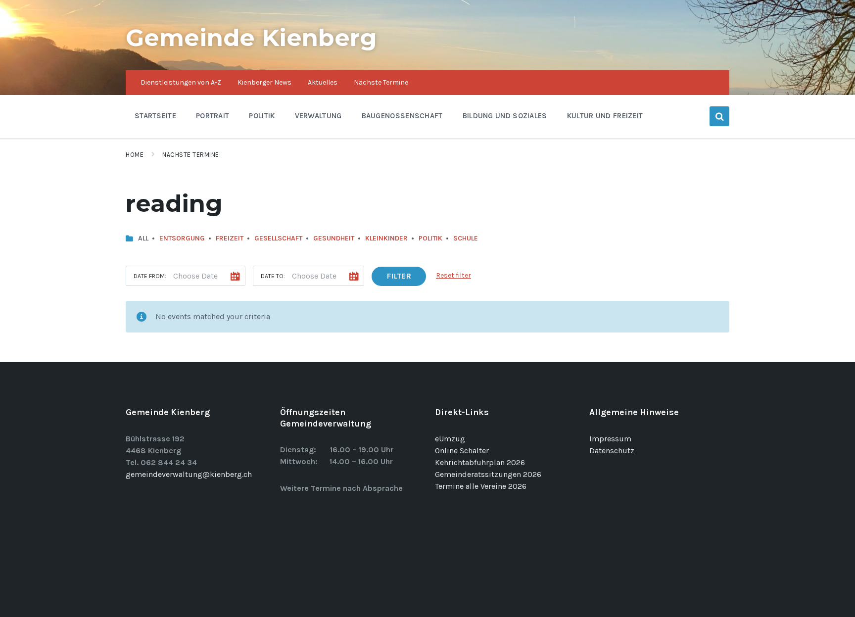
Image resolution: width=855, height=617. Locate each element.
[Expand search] (719, 116)
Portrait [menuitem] (212, 115)
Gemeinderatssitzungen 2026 (488, 474)
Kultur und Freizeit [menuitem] (605, 115)
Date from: (150, 276)
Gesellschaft (278, 238)
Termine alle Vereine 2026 (480, 486)
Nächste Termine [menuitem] (381, 82)
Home (134, 154)
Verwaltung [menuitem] (318, 115)
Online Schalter (462, 450)
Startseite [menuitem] (155, 115)
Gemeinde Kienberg (251, 37)
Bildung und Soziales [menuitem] (505, 115)
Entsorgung (182, 238)
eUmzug (450, 438)
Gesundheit (333, 238)
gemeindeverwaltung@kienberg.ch (189, 474)
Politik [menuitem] (262, 115)
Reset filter (453, 275)
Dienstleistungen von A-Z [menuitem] (181, 82)
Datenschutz (611, 450)
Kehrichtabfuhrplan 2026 (480, 462)
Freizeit (229, 238)
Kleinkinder (386, 238)
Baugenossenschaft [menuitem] (402, 115)
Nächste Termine (190, 154)
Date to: (273, 276)
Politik (430, 238)
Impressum (610, 438)
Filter (398, 276)
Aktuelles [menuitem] (322, 82)
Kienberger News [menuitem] (264, 82)
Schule (465, 238)
